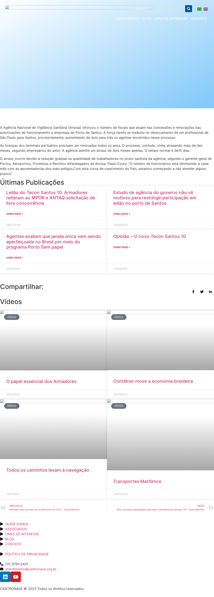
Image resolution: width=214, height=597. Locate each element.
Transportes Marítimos (137, 481)
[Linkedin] (5, 577)
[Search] (188, 8)
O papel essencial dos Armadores (41, 381)
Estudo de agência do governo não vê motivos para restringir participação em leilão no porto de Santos (154, 198)
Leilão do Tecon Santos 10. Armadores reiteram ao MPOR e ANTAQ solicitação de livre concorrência (50, 198)
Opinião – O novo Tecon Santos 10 (149, 236)
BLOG (146, 18)
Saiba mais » (14, 213)
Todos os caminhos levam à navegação (49, 470)
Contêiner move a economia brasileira (153, 381)
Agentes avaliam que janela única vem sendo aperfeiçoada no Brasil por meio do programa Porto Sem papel (53, 241)
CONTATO (199, 18)
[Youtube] (15, 577)
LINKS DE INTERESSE (171, 18)
